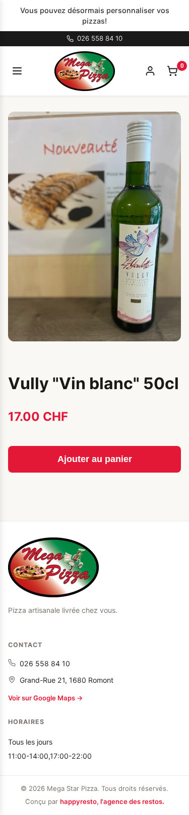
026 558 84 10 (45, 663)
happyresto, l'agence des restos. (112, 801)
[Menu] (17, 70)
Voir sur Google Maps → (45, 698)
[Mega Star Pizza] (53, 567)
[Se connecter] (150, 70)
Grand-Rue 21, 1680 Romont (66, 680)
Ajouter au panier (94, 459)
